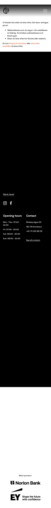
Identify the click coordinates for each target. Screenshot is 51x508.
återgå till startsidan (17, 43)
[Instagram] (5, 203)
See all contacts (33, 240)
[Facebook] (11, 203)
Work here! (8, 194)
